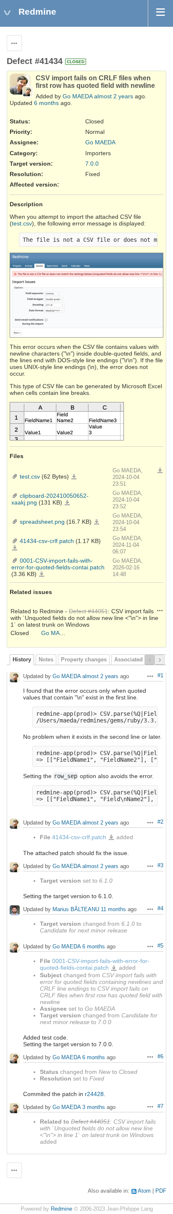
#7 (160, 1106)
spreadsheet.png (42, 521)
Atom (144, 1191)
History (22, 660)
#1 (160, 676)
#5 (160, 946)
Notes (46, 660)
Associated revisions (141, 660)
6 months (46, 103)
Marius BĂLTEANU (75, 910)
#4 (160, 909)
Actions (160, 610)
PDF (160, 1191)
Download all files (160, 470)
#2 (160, 822)
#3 (160, 865)
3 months (93, 1107)
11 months (113, 910)
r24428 (94, 1094)
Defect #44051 (88, 611)
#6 (160, 1057)
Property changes (84, 660)
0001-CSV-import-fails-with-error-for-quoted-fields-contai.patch (58, 564)
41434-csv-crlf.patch (47, 541)
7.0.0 (92, 163)
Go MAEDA (77, 96)
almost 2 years (113, 96)
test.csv (22, 223)
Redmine (61, 1209)
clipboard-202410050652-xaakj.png (67, 502)
